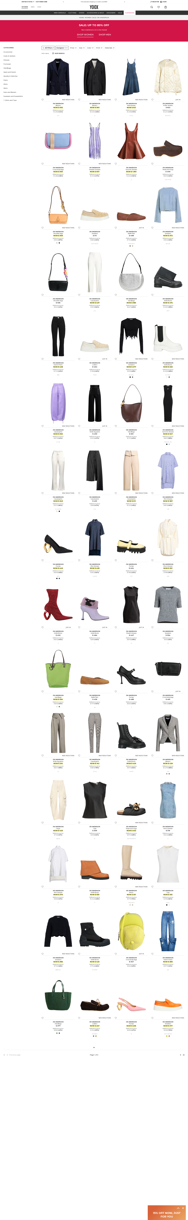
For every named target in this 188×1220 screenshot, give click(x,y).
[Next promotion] (124, 1)
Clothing (72, 13)
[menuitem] (25, 7)
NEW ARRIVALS (60, 13)
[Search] (151, 7)
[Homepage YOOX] (94, 7)
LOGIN (163, 2)
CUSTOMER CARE (41, 2)
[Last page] (183, 1055)
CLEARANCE (129, 13)
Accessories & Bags (95, 13)
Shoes (81, 13)
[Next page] (173, 1055)
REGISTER (155, 2)
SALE (120, 13)
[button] (21, 52)
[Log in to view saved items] (158, 7)
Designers (111, 13)
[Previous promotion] (63, 1)
